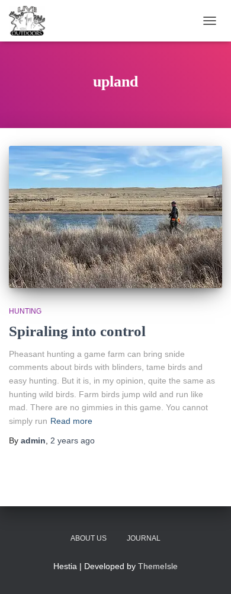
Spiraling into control (77, 331)
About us (88, 538)
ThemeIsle (158, 566)
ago (72, 440)
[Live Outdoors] (31, 21)
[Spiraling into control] (115, 217)
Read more (71, 421)
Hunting (25, 311)
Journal (144, 538)
